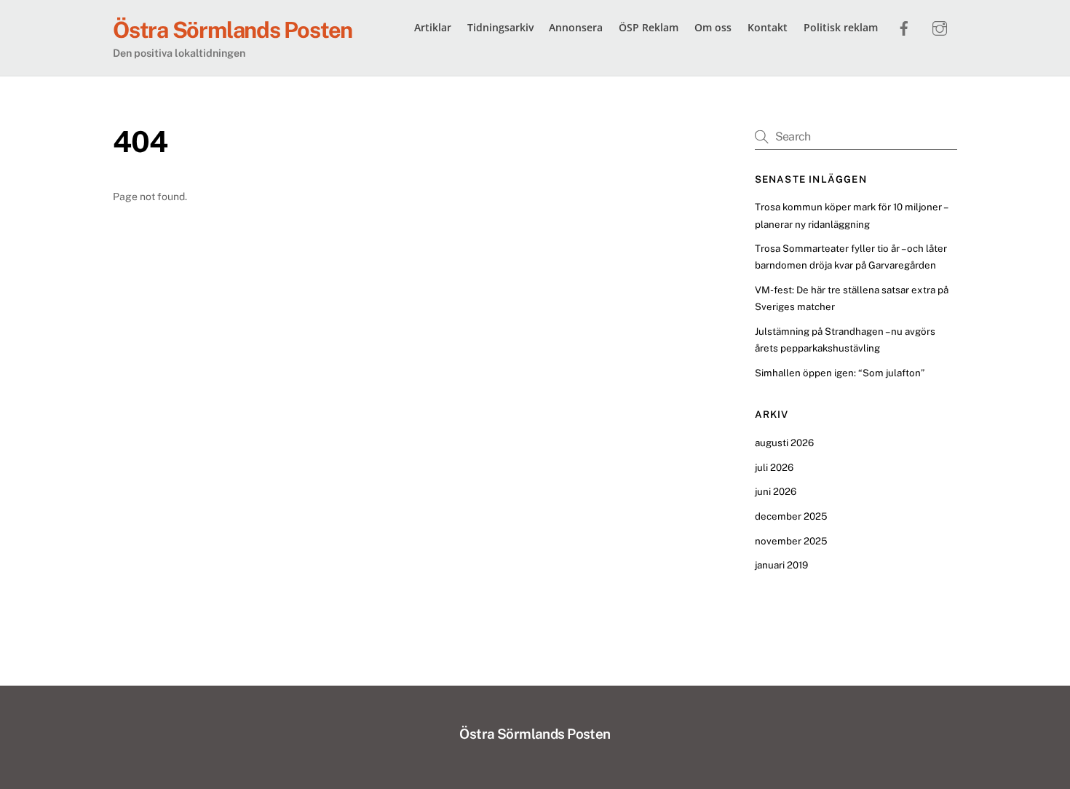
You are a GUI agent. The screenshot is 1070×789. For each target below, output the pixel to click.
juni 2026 (775, 491)
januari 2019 (781, 565)
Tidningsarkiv (500, 27)
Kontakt (768, 27)
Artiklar (432, 27)
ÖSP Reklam (648, 27)
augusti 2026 (784, 442)
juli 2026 (774, 467)
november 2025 (791, 541)
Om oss (713, 27)
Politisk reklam (841, 27)
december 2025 (791, 516)
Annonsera (576, 27)
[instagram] (939, 26)
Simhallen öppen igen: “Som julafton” (839, 372)
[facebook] (904, 26)
